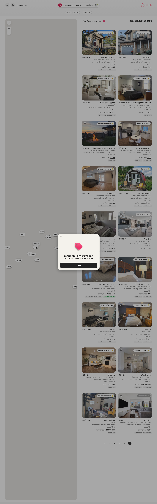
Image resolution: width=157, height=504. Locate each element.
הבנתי (78, 265)
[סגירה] (61, 236)
